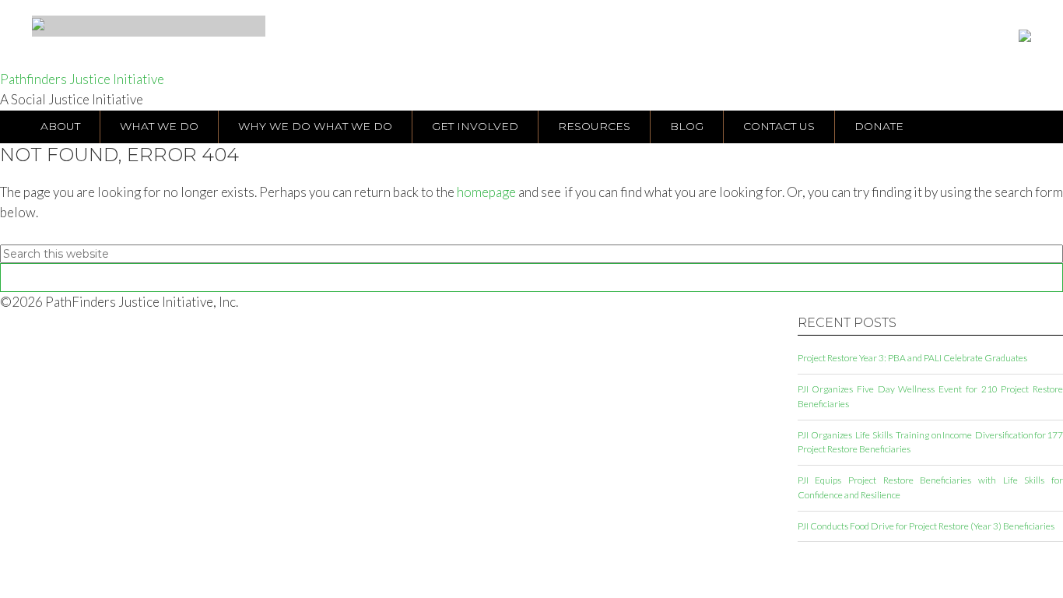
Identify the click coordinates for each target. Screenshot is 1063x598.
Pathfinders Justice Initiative (82, 79)
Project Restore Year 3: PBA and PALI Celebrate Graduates (912, 358)
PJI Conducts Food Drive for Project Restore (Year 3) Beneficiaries (926, 526)
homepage (486, 192)
